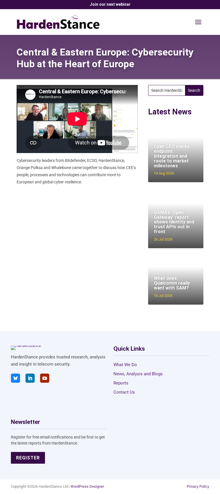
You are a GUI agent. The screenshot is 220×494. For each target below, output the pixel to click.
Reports (120, 383)
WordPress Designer (87, 486)
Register (28, 458)
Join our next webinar (110, 4)
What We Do (125, 364)
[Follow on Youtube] (44, 378)
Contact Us (124, 392)
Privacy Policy (198, 486)
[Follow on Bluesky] (15, 378)
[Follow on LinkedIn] (30, 378)
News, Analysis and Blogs (138, 373)
